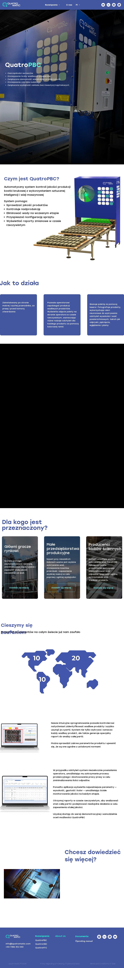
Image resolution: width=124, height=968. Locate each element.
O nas (69, 5)
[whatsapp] (119, 5)
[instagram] (114, 5)
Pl (77, 5)
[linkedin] (108, 5)
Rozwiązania (51, 5)
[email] (103, 5)
